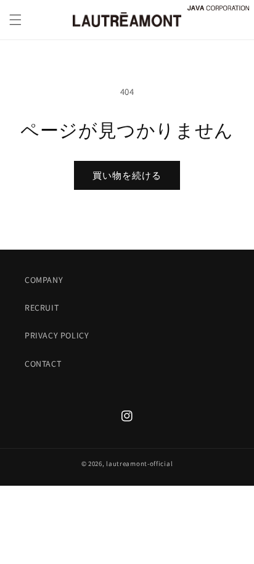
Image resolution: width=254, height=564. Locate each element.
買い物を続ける (127, 175)
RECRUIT (42, 307)
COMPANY (44, 279)
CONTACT (43, 363)
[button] (15, 19)
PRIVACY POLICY (57, 335)
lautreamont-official (139, 463)
